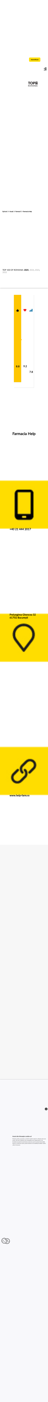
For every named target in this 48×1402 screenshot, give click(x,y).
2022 (4, 272)
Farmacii (18, 211)
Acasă (11, 211)
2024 (32, 270)
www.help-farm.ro (19, 795)
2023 (37, 270)
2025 (26, 270)
